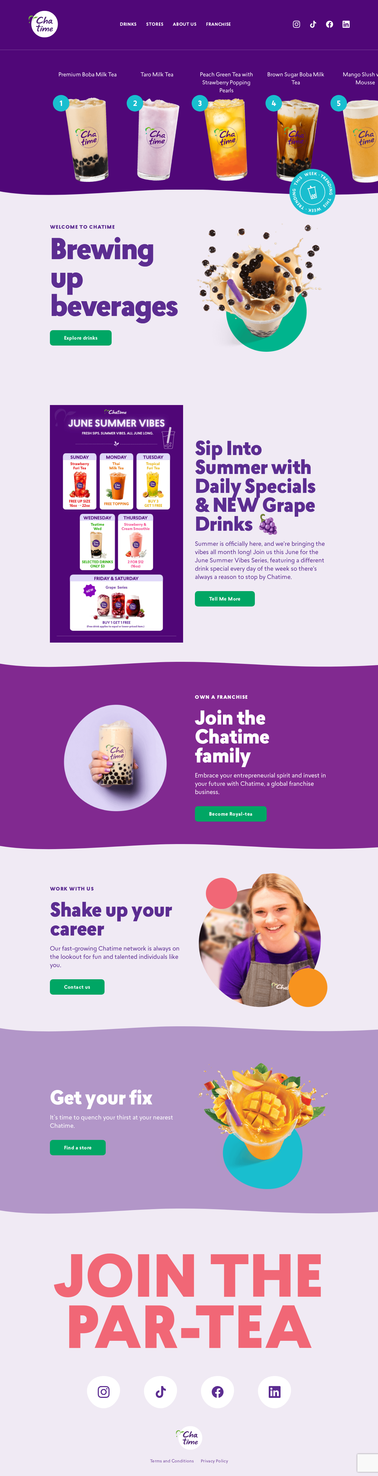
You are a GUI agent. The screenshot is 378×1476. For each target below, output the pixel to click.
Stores (154, 24)
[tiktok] (313, 24)
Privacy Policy (214, 1461)
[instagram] (296, 24)
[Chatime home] (43, 24)
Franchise (218, 24)
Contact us (77, 987)
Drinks (128, 24)
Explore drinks (81, 338)
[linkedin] (346, 24)
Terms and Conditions (172, 1461)
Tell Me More (225, 599)
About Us (185, 24)
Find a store (78, 1148)
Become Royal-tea (230, 814)
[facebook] (329, 24)
